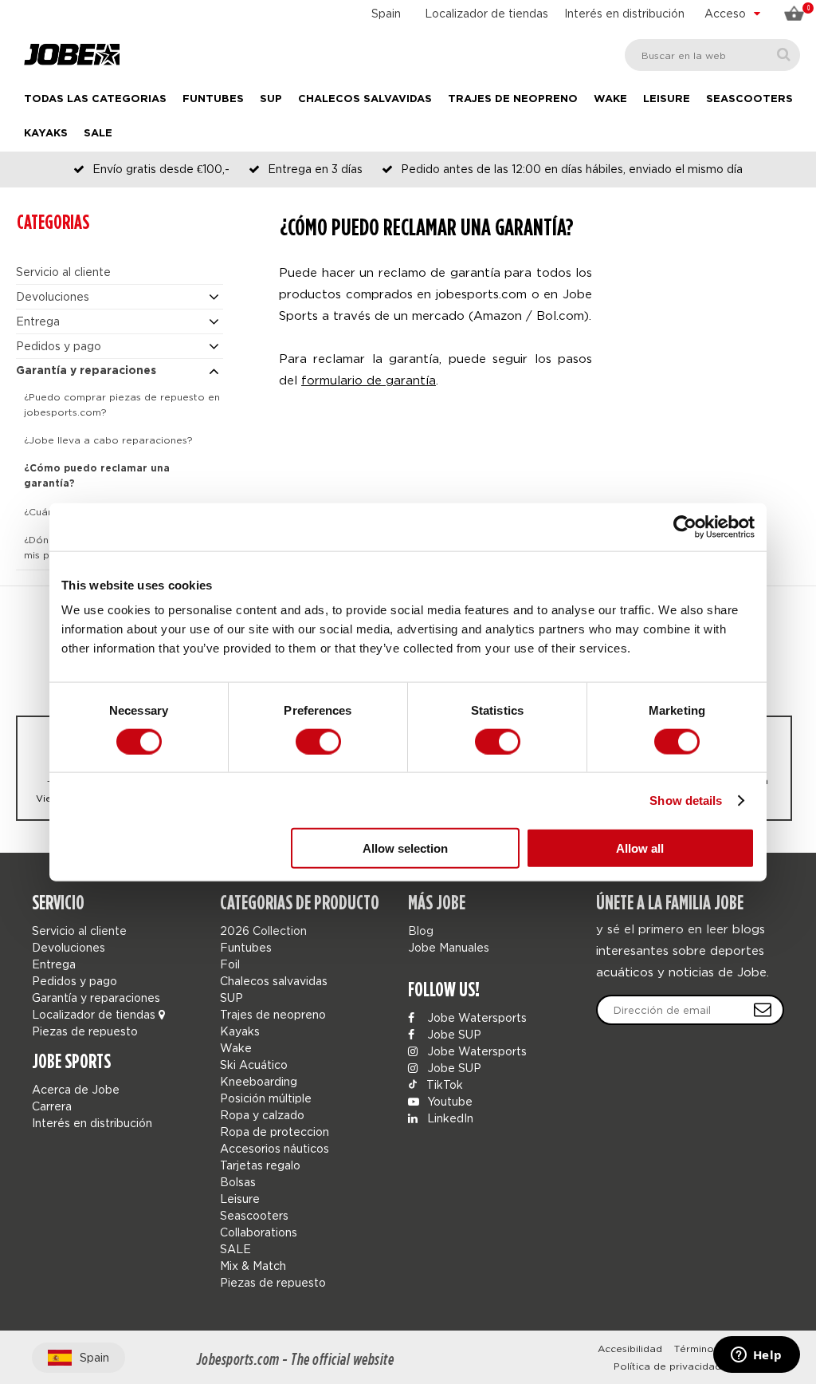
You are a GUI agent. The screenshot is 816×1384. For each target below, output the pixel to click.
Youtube (448, 1101)
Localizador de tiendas (486, 13)
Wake (610, 99)
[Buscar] (783, 54)
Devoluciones (52, 296)
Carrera (52, 1106)
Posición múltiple (266, 1098)
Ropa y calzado (262, 1115)
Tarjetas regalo (260, 1165)
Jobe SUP (452, 1034)
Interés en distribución (624, 13)
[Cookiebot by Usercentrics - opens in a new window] (685, 526)
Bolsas (238, 1182)
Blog (421, 930)
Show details (685, 799)
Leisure (666, 99)
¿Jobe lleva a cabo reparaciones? (108, 440)
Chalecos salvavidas (365, 99)
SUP (271, 99)
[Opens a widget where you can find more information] (756, 1356)
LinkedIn (448, 1118)
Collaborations (258, 1232)
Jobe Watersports (475, 1017)
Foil (230, 964)
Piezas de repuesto (85, 1031)
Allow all (640, 848)
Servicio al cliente (63, 272)
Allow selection (405, 848)
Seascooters (749, 99)
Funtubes (213, 99)
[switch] (318, 741)
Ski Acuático (254, 1065)
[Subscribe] (762, 1010)
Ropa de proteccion (274, 1132)
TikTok (443, 1084)
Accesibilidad (630, 1348)
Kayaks (46, 133)
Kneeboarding (258, 1081)
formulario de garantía (368, 379)
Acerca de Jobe (76, 1089)
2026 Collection (263, 930)
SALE (98, 133)
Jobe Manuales (448, 947)
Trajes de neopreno (513, 99)
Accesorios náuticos (274, 1148)
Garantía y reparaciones (86, 371)
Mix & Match (253, 1266)
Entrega (38, 321)
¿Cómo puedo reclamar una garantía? (97, 476)
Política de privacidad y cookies (693, 1366)
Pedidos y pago (58, 346)
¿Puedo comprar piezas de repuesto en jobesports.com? (122, 404)
